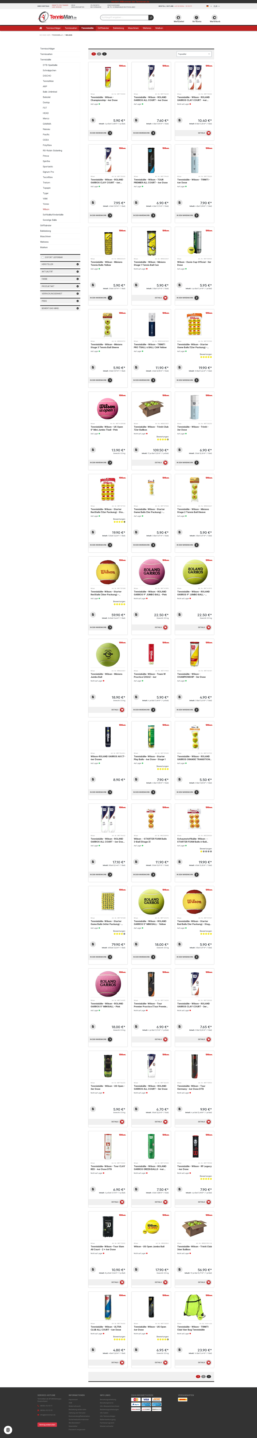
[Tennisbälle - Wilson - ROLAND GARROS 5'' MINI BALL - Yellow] (151, 901)
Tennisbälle (45, 59)
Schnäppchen (49, 70)
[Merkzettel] (178, 17)
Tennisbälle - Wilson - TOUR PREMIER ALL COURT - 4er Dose (151, 181)
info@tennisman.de (47, 1415)
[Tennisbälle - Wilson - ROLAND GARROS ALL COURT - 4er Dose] (151, 77)
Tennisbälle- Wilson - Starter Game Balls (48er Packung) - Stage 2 (106, 923)
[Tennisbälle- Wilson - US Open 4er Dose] (151, 1307)
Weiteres (44, 242)
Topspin (47, 188)
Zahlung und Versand (77, 1413)
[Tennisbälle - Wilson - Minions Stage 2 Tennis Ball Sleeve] (194, 489)
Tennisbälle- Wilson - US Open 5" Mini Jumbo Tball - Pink (107, 428)
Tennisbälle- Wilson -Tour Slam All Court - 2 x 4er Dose (107, 1248)
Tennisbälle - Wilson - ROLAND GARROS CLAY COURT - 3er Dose (193, 1005)
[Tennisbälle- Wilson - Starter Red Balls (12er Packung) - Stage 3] (108, 489)
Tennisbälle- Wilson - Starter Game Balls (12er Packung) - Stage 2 (192, 346)
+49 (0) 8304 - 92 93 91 (183, 6)
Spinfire (46, 161)
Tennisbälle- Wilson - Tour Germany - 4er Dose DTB (191, 1087)
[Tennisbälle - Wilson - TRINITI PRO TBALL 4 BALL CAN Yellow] (151, 325)
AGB (70, 1403)
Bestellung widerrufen (77, 1409)
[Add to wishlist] (93, 120)
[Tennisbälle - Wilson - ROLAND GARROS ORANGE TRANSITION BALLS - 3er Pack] (194, 737)
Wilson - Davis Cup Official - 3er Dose (194, 263)
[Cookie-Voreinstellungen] (8, 1430)
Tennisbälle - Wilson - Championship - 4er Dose (104, 98)
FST (45, 107)
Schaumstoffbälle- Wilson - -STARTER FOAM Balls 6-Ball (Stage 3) (192, 840)
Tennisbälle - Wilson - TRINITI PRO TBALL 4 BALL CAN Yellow (150, 346)
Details (201, 133)
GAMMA (47, 123)
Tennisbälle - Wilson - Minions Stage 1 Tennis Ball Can (150, 263)
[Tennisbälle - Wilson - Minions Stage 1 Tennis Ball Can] (151, 242)
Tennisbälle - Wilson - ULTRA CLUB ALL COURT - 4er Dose (106, 1328)
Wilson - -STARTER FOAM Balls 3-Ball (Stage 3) (150, 840)
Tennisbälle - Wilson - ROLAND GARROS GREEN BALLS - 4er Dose (150, 1168)
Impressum (73, 1399)
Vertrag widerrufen (47, 1425)
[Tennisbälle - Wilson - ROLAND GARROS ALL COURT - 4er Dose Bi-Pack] (108, 819)
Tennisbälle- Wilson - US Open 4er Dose (150, 1328)
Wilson (46, 209)
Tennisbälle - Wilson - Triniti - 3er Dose (193, 428)
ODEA (46, 139)
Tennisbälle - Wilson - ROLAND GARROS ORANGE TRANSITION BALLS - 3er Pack (193, 758)
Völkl (45, 198)
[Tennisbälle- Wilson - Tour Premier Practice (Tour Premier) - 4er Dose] (151, 984)
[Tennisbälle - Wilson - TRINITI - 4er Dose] (194, 160)
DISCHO (47, 75)
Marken (44, 247)
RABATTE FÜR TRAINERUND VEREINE (60, 6)
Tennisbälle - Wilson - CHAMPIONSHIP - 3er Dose (191, 675)
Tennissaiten (46, 54)
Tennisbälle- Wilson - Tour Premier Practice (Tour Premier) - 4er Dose (151, 1005)
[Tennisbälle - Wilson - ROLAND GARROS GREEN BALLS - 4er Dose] (151, 1146)
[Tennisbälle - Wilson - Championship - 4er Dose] (108, 77)
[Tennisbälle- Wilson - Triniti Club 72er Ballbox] (151, 407)
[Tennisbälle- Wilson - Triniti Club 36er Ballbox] (194, 1227)
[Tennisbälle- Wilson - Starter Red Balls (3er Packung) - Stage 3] (194, 901)
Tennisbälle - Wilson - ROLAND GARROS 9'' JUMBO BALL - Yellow (193, 593)
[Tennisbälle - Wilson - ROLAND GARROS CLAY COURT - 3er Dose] (194, 984)
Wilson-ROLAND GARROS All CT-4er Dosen (108, 758)
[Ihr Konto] (196, 17)
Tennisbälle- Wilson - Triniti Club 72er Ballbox (151, 428)
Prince (46, 156)
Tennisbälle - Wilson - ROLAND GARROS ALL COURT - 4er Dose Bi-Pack (107, 840)
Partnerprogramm (107, 1423)
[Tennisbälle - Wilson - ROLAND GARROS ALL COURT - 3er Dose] (151, 1066)
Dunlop (46, 102)
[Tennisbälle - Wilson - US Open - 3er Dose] (108, 1066)
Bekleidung (45, 231)
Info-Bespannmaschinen (109, 1406)
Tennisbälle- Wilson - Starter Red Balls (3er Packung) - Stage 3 (194, 923)
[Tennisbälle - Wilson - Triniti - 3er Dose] (194, 407)
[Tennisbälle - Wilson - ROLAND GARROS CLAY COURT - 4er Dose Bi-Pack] (194, 77)
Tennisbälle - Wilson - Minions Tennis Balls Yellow (106, 263)
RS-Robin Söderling (52, 150)
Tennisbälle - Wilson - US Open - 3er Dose (108, 1087)
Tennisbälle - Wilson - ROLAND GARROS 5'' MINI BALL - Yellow (150, 922)
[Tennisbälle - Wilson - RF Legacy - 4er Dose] (194, 1146)
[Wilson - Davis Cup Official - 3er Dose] (194, 242)
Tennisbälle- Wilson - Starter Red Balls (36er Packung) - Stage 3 (106, 593)
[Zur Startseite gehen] (57, 17)
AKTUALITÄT (47, 271)
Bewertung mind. (50, 308)
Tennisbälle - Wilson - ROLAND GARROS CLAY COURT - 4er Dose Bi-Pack (193, 99)
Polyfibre (47, 145)
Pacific (46, 134)
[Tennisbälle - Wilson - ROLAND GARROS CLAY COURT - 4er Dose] (108, 160)
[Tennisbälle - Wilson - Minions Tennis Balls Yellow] (108, 242)
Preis (44, 301)
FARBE (44, 279)
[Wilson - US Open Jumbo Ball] (151, 1227)
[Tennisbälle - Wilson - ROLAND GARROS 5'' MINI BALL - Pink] (108, 984)
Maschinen (45, 236)
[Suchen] (151, 17)
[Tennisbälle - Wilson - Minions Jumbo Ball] (108, 654)
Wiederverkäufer (107, 1426)
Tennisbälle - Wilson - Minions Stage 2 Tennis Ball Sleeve (193, 510)
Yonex (46, 204)
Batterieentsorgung (108, 1420)
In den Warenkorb (98, 133)
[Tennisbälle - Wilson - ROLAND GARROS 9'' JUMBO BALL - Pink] (151, 572)
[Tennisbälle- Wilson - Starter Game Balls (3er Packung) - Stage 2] (151, 489)
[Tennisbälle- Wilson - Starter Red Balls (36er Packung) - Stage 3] (108, 572)
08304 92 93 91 (46, 1406)
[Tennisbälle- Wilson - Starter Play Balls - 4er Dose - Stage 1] (151, 737)
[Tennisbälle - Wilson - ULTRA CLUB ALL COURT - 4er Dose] (108, 1307)
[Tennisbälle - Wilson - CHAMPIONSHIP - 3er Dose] (194, 654)
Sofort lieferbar (54, 257)
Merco (46, 118)
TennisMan (48, 81)
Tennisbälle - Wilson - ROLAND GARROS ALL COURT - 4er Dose (151, 98)
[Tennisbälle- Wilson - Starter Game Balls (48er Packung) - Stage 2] (108, 901)
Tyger (45, 193)
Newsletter (73, 1426)
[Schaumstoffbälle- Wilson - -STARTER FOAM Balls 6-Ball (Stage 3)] (194, 819)
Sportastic (48, 166)
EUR (216, 6)
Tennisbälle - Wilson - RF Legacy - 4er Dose (194, 1168)
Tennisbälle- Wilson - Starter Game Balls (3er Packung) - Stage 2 (149, 511)
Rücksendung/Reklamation (79, 1416)
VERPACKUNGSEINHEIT (52, 293)
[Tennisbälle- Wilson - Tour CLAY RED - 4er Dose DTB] (108, 1146)
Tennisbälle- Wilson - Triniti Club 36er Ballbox (194, 1248)
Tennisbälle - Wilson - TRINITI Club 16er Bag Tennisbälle (192, 1328)
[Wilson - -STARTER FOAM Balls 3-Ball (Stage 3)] (151, 819)
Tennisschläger (47, 48)
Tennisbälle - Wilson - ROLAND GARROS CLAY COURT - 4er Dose (107, 181)
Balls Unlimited (50, 91)
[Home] (40, 28)
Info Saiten (104, 1413)
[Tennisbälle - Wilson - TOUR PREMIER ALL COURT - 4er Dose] (151, 160)
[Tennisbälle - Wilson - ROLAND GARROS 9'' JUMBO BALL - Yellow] (194, 572)
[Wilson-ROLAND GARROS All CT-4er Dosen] (108, 737)
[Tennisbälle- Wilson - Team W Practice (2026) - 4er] (151, 654)
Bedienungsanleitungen (109, 1409)
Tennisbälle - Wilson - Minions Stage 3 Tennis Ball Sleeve (106, 346)
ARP (45, 86)
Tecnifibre (48, 177)
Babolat (47, 97)
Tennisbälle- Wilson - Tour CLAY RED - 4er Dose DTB (108, 1168)
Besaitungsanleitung (108, 1399)
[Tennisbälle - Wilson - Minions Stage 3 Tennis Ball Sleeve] (108, 325)
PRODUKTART (48, 286)
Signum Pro (48, 172)
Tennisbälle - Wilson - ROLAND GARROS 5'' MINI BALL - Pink (107, 1005)
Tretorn (46, 182)
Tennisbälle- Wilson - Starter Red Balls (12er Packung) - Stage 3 (108, 511)
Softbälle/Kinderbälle (53, 214)
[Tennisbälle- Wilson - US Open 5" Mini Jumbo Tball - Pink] (108, 407)
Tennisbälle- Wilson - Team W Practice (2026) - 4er (150, 675)
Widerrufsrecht (75, 1406)
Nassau (46, 129)
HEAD (46, 113)
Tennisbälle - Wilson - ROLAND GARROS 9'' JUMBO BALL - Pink (150, 593)
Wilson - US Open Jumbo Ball (149, 1246)
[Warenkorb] (214, 17)
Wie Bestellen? (74, 1423)
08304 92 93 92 (46, 1410)
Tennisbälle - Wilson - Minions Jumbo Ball (106, 675)
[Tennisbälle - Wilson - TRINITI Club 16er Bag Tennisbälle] (194, 1307)
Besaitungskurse (106, 1403)
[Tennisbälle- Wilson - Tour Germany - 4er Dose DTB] (194, 1066)
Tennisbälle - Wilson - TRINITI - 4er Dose (193, 181)
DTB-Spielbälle (50, 65)
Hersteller (47, 264)
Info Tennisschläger (107, 1416)
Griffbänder (45, 225)
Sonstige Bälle (50, 220)
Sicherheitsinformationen (79, 1420)
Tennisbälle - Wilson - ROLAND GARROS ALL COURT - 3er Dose (150, 1087)
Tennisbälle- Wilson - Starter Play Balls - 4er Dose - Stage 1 (150, 758)
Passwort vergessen (77, 1430)
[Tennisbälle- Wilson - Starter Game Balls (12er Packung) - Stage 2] (194, 325)
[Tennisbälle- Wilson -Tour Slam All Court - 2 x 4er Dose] (108, 1227)
